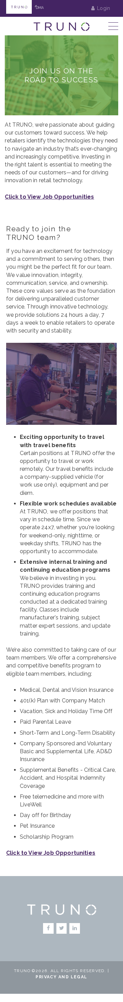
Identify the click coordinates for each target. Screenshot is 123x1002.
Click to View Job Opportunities (49, 197)
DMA (39, 7)
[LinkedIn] (74, 928)
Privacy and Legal (61, 977)
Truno (19, 7)
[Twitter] (61, 928)
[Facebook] (48, 928)
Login (103, 8)
